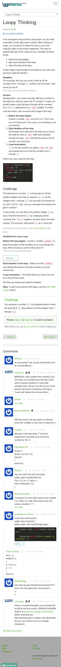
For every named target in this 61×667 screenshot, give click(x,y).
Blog (4, 648)
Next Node (49, 336)
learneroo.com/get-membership (38, 611)
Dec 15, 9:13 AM (35, 551)
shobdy (17, 429)
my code (18, 403)
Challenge (11, 299)
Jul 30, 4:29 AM (43, 447)
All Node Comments (12, 630)
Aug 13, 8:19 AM (47, 493)
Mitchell (18, 358)
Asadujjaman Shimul (23, 514)
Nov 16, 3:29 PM (43, 581)
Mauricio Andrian (22, 493)
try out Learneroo (32, 326)
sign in (18, 319)
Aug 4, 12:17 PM (39, 470)
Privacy (36, 648)
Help (35, 645)
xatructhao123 (21, 446)
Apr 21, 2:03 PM (37, 399)
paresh (17, 399)
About (5, 645)
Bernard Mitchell (22, 410)
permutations (40, 228)
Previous (11, 336)
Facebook (6, 651)
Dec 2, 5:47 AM (49, 514)
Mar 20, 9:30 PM (34, 358)
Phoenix (18, 470)
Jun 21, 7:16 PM (38, 429)
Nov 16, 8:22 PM (47, 601)
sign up (29, 319)
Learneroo (19, 372)
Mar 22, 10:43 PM (47, 372)
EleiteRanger (20, 580)
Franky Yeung (12, 551)
